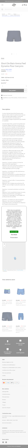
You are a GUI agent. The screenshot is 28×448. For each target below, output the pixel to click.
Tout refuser (14, 234)
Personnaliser (14, 237)
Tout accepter (14, 231)
